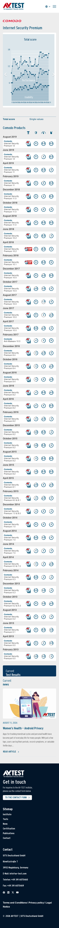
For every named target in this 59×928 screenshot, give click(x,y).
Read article (9, 751)
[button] (53, 74)
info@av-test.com (18, 873)
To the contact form (16, 797)
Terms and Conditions (15, 903)
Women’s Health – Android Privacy (23, 728)
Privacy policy (36, 903)
